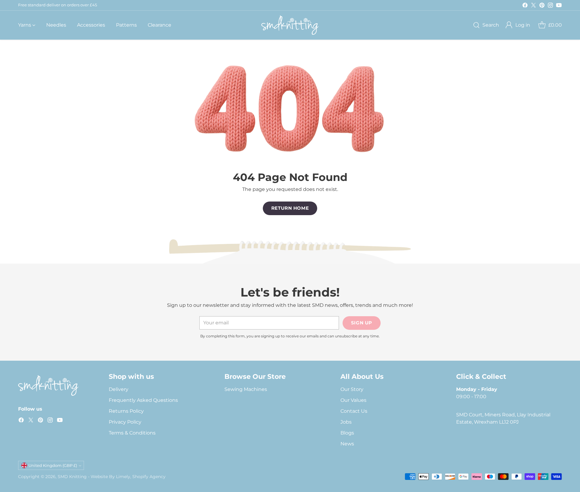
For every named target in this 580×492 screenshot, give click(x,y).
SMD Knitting (72, 476)
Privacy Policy (125, 422)
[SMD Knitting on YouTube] (559, 6)
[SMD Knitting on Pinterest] (542, 6)
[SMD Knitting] (290, 25)
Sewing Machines (245, 389)
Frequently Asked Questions (143, 400)
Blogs (347, 433)
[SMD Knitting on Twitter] (533, 6)
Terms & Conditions (132, 433)
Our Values (353, 400)
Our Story (351, 389)
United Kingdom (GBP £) (52, 465)
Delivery (118, 389)
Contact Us (353, 411)
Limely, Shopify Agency (141, 476)
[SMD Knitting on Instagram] (550, 6)
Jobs (346, 422)
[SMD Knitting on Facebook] (525, 6)
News (347, 444)
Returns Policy (126, 411)
